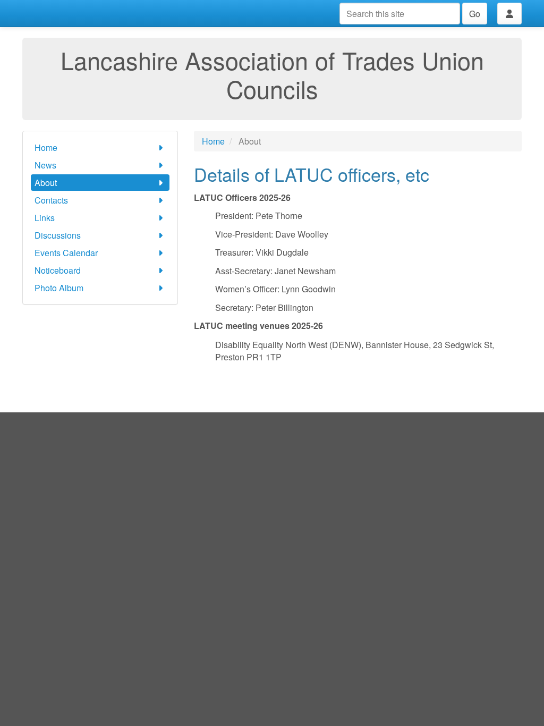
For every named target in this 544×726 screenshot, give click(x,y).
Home (46, 147)
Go (474, 13)
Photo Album (59, 288)
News (45, 165)
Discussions (58, 235)
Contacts (51, 200)
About (46, 182)
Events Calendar (66, 253)
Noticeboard (58, 270)
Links (45, 218)
